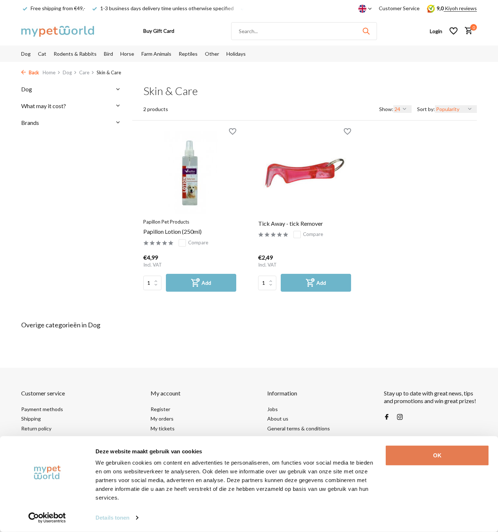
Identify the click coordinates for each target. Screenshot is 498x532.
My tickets (163, 428)
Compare (198, 242)
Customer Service (399, 8)
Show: (386, 109)
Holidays (236, 54)
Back (33, 72)
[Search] (366, 31)
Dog (26, 54)
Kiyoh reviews (460, 8)
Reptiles (188, 54)
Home (49, 72)
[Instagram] (400, 417)
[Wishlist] (454, 31)
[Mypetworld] (57, 31)
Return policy (36, 428)
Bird (108, 54)
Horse (127, 54)
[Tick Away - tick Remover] (304, 172)
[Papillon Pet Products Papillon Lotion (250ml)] (189, 172)
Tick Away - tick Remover (290, 223)
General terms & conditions (298, 428)
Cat (42, 54)
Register (160, 409)
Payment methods (42, 409)
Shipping (31, 418)
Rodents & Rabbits (75, 54)
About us (277, 418)
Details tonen (112, 518)
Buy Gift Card (158, 31)
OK (437, 455)
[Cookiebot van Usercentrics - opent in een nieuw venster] (47, 517)
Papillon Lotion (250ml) (172, 231)
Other (212, 54)
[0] (466, 31)
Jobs (272, 409)
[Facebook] (387, 417)
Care (84, 72)
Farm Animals (156, 54)
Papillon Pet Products (166, 222)
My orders (162, 418)
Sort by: (426, 109)
